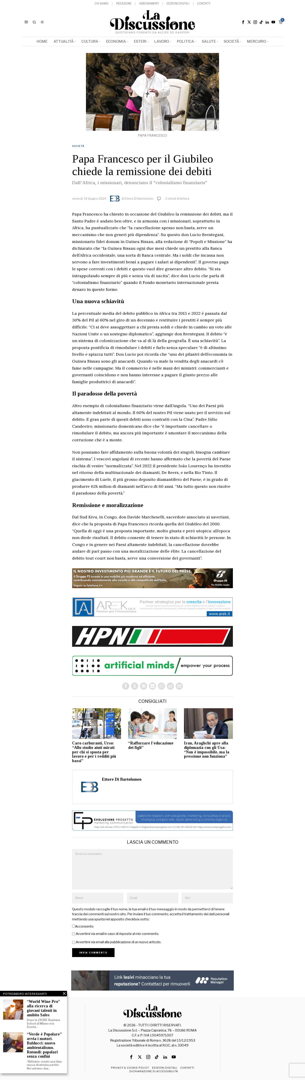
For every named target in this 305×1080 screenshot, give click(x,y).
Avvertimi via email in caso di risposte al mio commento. (117, 934)
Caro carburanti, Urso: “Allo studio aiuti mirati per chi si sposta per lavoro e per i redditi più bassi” (94, 752)
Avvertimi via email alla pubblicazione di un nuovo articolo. (118, 942)
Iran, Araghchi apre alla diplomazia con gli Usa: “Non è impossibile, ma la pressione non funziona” (206, 750)
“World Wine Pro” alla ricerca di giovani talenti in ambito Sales (43, 1008)
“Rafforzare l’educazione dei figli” (150, 745)
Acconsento (84, 926)
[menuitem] (101, 3)
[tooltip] (243, 22)
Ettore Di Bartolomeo (139, 198)
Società (78, 146)
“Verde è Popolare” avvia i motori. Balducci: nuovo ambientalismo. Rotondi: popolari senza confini (44, 1045)
